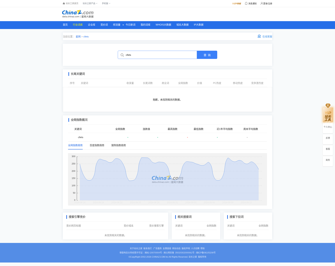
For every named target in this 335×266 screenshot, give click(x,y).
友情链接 (167, 248)
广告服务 (157, 248)
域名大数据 (182, 24)
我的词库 (145, 24)
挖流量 (116, 24)
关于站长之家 (136, 248)
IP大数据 (198, 24)
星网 (78, 36)
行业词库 (78, 24)
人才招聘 (195, 248)
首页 (65, 24)
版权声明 (186, 248)
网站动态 (176, 248)
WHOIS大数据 (163, 24)
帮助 (202, 248)
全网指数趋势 (75, 145)
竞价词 (104, 24)
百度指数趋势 (97, 145)
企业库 (91, 24)
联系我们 (147, 248)
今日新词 (130, 24)
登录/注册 (267, 3)
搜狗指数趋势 (118, 145)
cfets (86, 36)
